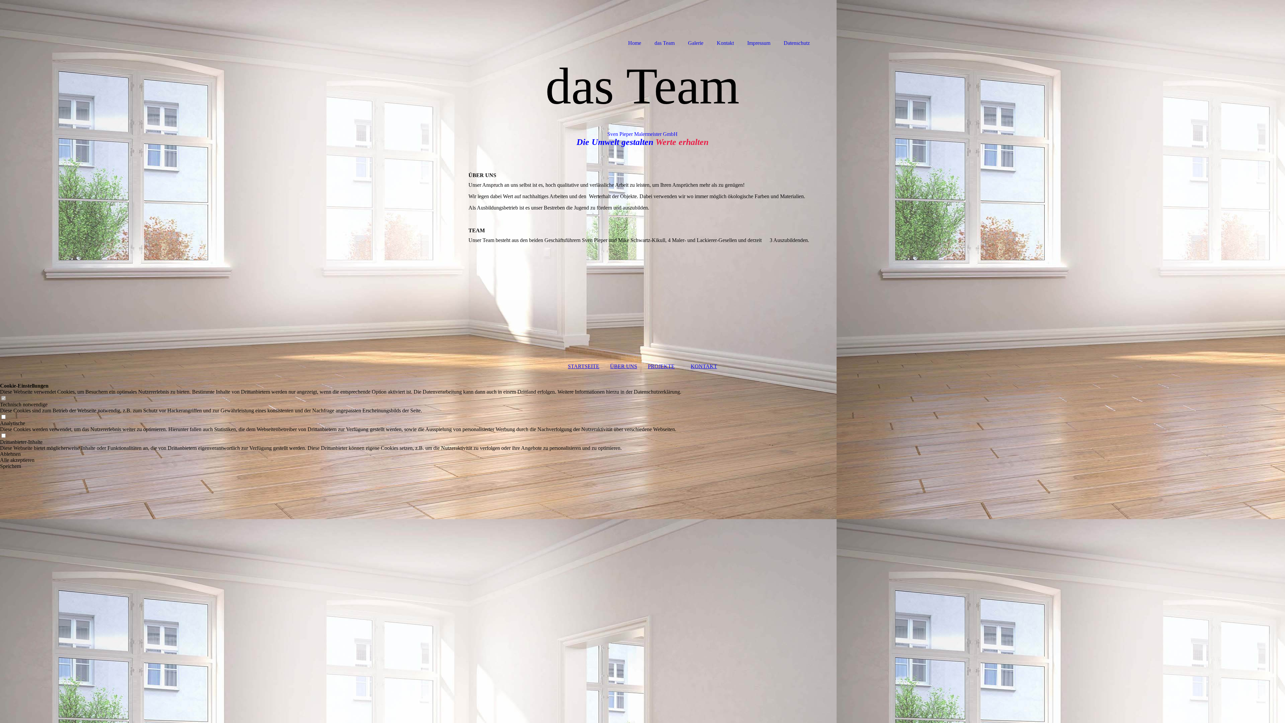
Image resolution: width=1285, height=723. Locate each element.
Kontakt (725, 43)
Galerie (695, 43)
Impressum (758, 43)
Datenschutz (797, 43)
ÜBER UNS (623, 366)
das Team (665, 43)
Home (634, 43)
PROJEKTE (661, 366)
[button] (340, 454)
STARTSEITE (583, 366)
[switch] (3, 398)
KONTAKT (704, 366)
